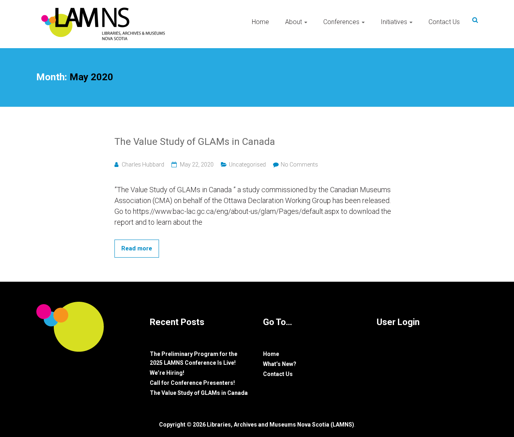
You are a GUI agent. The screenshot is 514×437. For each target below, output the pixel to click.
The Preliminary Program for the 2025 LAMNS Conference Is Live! (193, 358)
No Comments (299, 164)
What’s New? (279, 364)
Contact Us (444, 22)
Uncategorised (247, 164)
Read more (136, 248)
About (293, 22)
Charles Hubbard (143, 164)
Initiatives (394, 22)
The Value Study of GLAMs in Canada (194, 141)
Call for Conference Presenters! (192, 383)
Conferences (341, 22)
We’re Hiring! (167, 373)
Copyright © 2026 (183, 424)
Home (260, 22)
